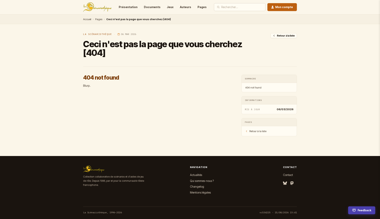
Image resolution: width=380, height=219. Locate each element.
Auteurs (185, 7)
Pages (202, 7)
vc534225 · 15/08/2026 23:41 (278, 212)
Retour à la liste (286, 35)
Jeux (170, 7)
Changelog (197, 186)
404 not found (253, 87)
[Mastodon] (292, 183)
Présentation (128, 7)
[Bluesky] (285, 183)
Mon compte (284, 7)
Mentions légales (200, 192)
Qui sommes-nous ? (202, 180)
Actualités (196, 175)
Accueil (87, 19)
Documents (152, 7)
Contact (288, 175)
